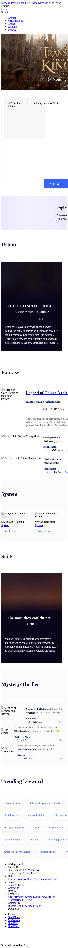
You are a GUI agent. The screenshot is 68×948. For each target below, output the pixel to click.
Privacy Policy (30, 873)
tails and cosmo (12, 839)
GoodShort (13, 926)
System (38, 879)
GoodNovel (14, 917)
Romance (13, 879)
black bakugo (11, 815)
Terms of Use (15, 873)
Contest (12, 17)
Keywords (45, 896)
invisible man (56, 827)
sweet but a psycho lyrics (17, 851)
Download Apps (31, 896)
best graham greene (14, 827)
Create (11, 23)
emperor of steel (47, 851)
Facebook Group (32, 905)
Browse (12, 29)
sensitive (34, 839)
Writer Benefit (15, 20)
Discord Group (16, 905)
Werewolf (23, 879)
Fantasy (46, 879)
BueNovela (14, 920)
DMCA (12, 890)
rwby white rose (12, 803)
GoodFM (13, 923)
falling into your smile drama (45, 803)
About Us (13, 885)
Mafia (31, 879)
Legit (21, 885)
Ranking (12, 26)
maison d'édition (36, 815)
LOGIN (5, 6)
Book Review (24, 899)
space (36, 827)
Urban (53, 879)
